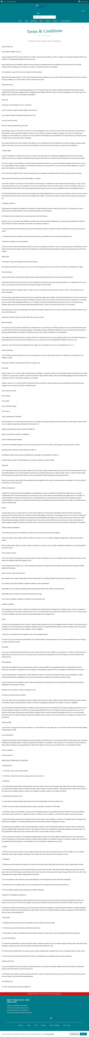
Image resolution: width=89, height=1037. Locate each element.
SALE (20, 21)
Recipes (48, 21)
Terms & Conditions (54, 1025)
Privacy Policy (66, 1025)
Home (39, 35)
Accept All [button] (83, 1034)
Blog (41, 21)
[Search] (54, 17)
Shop (26, 21)
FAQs (36, 1025)
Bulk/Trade (34, 21)
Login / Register (84, 1)
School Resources (66, 21)
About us (55, 21)
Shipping (43, 1025)
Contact (29, 1025)
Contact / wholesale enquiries (9, 1)
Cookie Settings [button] (74, 1034)
